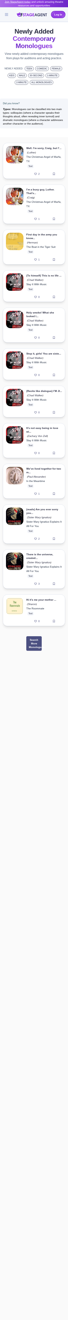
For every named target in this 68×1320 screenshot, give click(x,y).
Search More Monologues (35, 643)
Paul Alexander (36, 476)
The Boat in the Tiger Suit (40, 246)
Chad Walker (35, 279)
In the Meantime (35, 481)
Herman (32, 242)
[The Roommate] (14, 610)
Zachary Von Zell (37, 436)
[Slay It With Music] (14, 286)
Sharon (32, 604)
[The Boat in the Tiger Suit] (14, 247)
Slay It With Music (36, 284)
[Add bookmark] (54, 174)
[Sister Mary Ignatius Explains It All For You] (14, 524)
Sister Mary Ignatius (39, 517)
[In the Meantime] (14, 481)
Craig (31, 197)
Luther (31, 152)
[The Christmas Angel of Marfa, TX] (14, 161)
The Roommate (35, 608)
